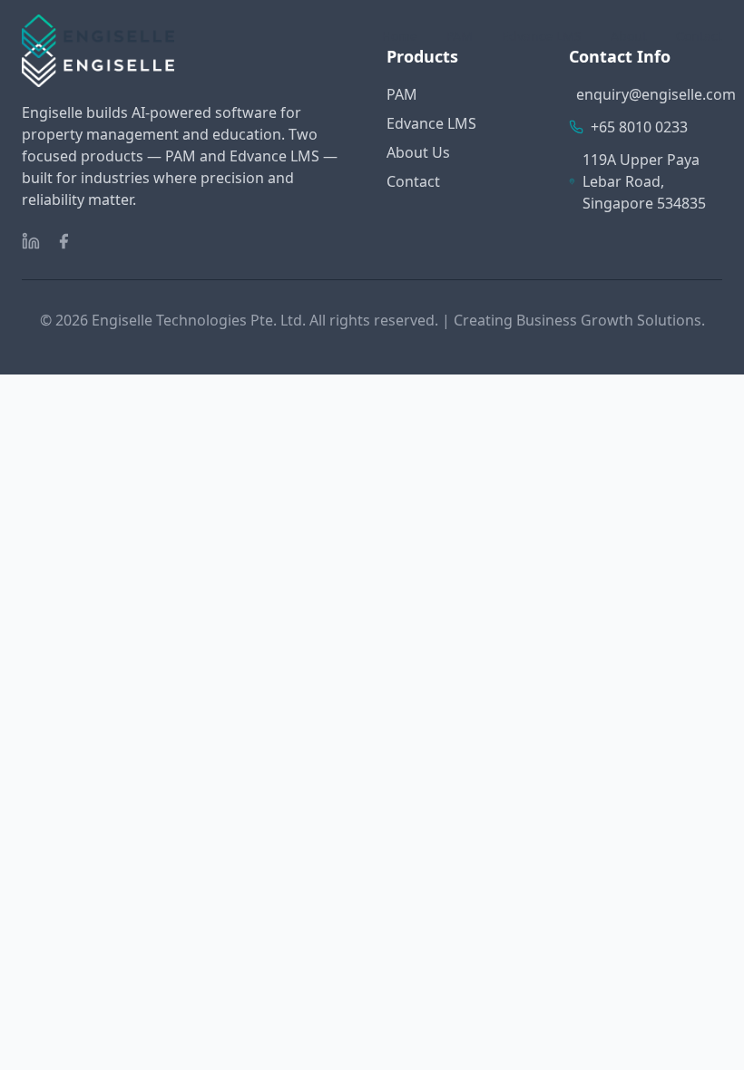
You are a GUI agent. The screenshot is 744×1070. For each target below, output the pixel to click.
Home (399, 35)
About (629, 35)
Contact (699, 35)
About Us (418, 152)
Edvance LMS (542, 35)
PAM (459, 35)
